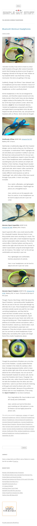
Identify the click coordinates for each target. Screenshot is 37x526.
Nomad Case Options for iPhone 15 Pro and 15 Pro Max (17, 479)
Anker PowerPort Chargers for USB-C (12, 493)
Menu (18, 6)
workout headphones (21, 433)
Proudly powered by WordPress (10, 522)
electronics (19, 415)
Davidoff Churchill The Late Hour (11, 490)
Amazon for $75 (27, 139)
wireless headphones (24, 431)
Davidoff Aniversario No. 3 (9, 484)
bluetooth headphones (8, 417)
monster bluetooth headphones (11, 422)
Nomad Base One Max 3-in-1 (10, 481)
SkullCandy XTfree (12, 431)
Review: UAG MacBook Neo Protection (13, 472)
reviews (25, 415)
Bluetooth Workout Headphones (16, 29)
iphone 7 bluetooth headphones (25, 417)
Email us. (15, 461)
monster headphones (27, 422)
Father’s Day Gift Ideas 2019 (10, 495)
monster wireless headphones (15, 429)
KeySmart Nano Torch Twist (10, 488)
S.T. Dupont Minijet (7, 486)
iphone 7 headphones (8, 420)
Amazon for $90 (7, 227)
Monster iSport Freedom (9, 424)
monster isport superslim (12, 426)
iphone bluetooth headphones (24, 420)
